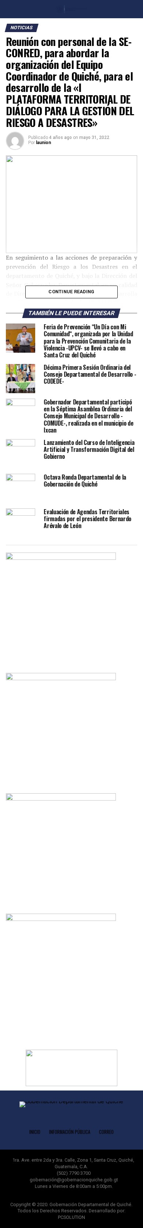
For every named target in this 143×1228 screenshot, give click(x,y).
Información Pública (69, 1131)
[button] (71, 1068)
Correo (106, 1131)
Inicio (34, 1131)
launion (43, 142)
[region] (71, 204)
